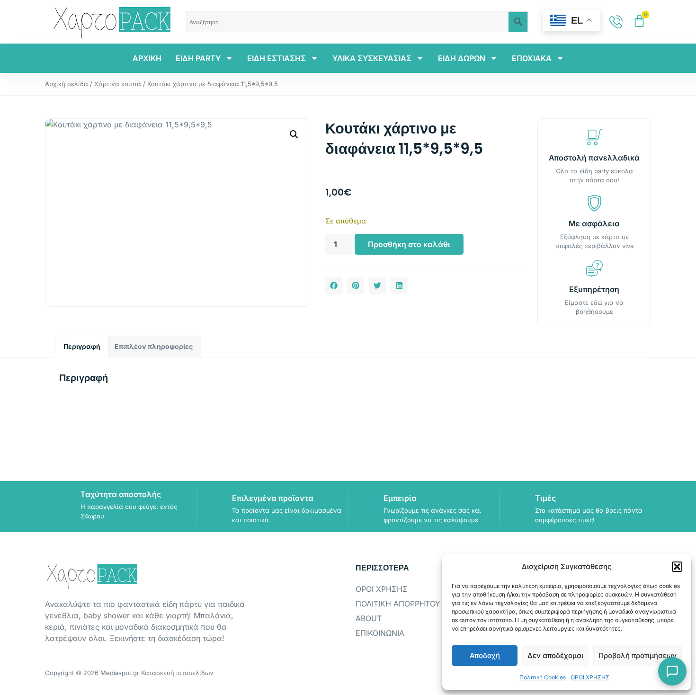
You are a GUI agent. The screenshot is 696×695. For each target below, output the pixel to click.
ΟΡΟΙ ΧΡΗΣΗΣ (590, 677)
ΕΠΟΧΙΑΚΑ (532, 58)
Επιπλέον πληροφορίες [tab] (154, 346)
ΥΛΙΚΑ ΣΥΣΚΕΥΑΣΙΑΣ (371, 58)
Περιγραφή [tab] (81, 346)
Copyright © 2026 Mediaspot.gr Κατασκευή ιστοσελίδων (129, 673)
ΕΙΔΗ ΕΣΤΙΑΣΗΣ (276, 58)
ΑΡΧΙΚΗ (147, 58)
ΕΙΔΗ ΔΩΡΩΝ (461, 58)
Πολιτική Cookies (542, 677)
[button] (677, 566)
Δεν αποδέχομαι (555, 655)
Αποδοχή (485, 655)
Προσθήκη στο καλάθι (409, 244)
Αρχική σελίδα (66, 84)
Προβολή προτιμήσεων (637, 655)
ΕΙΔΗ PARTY (198, 58)
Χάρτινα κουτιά (117, 84)
